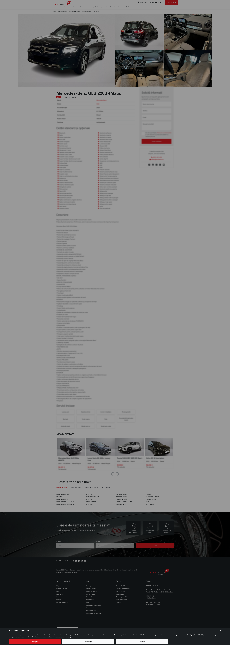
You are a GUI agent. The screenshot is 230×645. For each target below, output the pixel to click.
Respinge (88, 641)
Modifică (142, 641)
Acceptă (35, 641)
